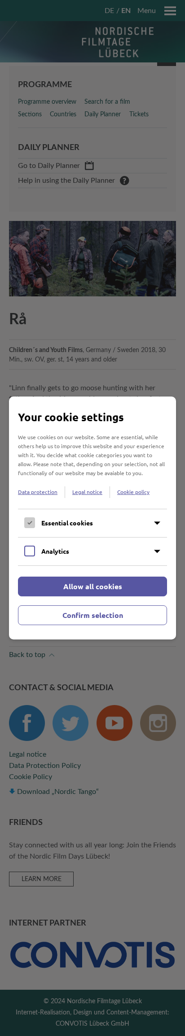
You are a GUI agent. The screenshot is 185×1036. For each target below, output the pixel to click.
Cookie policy (133, 491)
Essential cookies (67, 523)
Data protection (37, 491)
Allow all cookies (92, 586)
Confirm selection (92, 615)
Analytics (55, 551)
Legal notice (87, 491)
